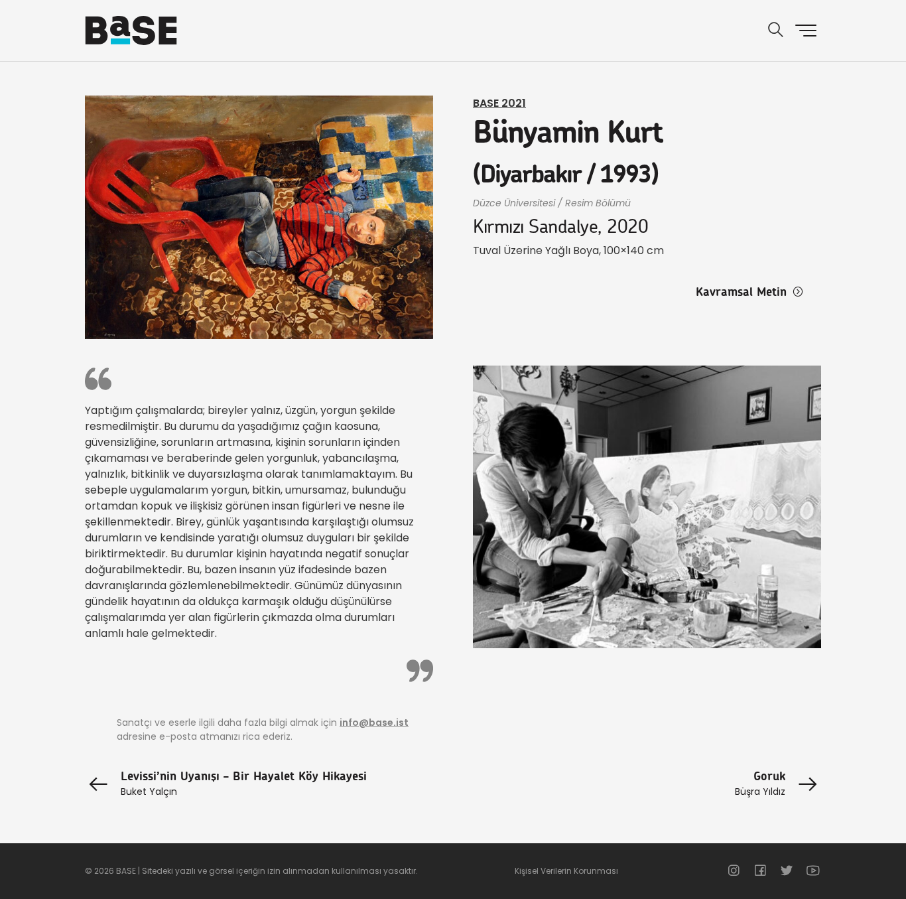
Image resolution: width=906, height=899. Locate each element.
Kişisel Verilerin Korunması (566, 870)
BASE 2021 (499, 103)
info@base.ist (374, 722)
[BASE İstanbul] (131, 30)
